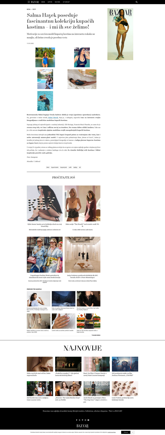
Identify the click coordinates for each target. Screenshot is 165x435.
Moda (43, 2)
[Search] (136, 2)
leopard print (63, 167)
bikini (48, 167)
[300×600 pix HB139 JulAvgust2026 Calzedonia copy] (120, 34)
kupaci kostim (54, 167)
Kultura (57, 2)
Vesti (34, 9)
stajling (75, 167)
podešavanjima (112, 432)
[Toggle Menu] (29, 2)
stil (80, 167)
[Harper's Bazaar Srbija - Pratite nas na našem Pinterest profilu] (82, 420)
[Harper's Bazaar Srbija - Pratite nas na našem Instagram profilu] (85, 420)
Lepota (50, 2)
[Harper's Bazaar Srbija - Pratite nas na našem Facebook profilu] (76, 420)
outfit (70, 167)
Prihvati (126, 432)
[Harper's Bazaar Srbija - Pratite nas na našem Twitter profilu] (79, 420)
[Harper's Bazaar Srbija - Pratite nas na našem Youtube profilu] (88, 420)
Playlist (67, 2)
